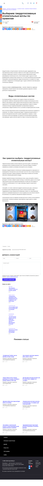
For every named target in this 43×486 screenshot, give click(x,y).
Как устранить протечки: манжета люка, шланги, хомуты (31, 356)
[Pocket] (26, 29)
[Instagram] (5, 29)
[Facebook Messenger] (7, 29)
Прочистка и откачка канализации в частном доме (13, 331)
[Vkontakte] (9, 29)
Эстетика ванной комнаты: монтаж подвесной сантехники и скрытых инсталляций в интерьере (12, 320)
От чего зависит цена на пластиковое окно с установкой (13, 308)
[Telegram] (20, 29)
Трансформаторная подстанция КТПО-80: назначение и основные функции (30, 426)
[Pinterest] (24, 29)
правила (5, 246)
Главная (5, 437)
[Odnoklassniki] (14, 29)
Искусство (6, 447)
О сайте (37, 460)
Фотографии (7, 451)
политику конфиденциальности (12, 276)
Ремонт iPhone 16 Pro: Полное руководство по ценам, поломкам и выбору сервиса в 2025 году (11, 379)
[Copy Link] (28, 29)
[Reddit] (18, 29)
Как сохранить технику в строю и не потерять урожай (13, 289)
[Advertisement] (21, 238)
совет (9, 246)
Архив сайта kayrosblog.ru (38, 463)
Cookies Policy (37, 466)
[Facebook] (3, 29)
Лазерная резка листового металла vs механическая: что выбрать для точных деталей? (31, 403)
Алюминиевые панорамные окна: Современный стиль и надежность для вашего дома (13, 299)
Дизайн (5, 444)
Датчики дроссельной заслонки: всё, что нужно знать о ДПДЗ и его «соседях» (31, 379)
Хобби (5, 454)
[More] (30, 29)
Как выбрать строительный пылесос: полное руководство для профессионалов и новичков (11, 426)
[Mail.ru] (16, 29)
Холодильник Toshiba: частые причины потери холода (10, 356)
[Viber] (22, 29)
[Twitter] (11, 29)
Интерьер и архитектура (9, 440)
